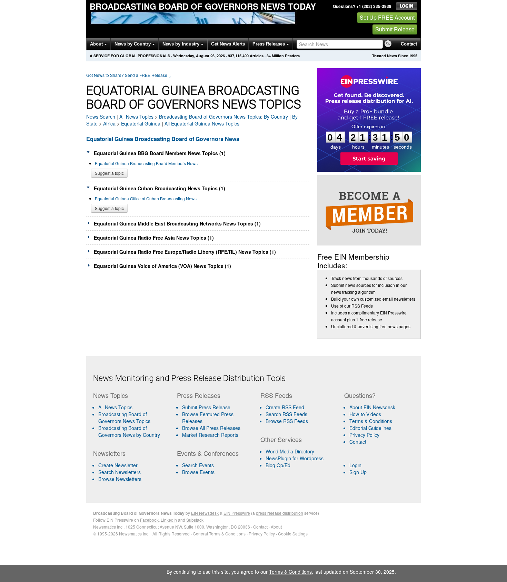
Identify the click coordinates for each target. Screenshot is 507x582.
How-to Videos (365, 414)
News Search (100, 116)
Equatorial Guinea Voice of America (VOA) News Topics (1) (162, 265)
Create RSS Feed (285, 407)
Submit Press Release (206, 407)
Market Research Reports (210, 434)
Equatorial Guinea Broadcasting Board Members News (146, 163)
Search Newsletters (119, 472)
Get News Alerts (228, 44)
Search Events (198, 465)
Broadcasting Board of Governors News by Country (129, 431)
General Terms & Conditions (219, 533)
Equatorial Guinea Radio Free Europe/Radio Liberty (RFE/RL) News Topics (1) (185, 251)
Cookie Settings (293, 533)
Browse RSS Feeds (287, 421)
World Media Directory (290, 451)
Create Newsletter (118, 465)
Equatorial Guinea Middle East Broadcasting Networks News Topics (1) (177, 223)
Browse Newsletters (119, 478)
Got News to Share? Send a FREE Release (128, 75)
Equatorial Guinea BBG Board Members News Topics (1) (160, 153)
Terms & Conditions (370, 421)
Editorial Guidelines (370, 427)
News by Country (133, 44)
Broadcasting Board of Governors (210, 116)
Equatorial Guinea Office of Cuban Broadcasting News (146, 198)
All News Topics (136, 116)
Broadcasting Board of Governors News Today (203, 6)
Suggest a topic (109, 173)
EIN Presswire (236, 513)
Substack (194, 520)
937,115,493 (238, 55)
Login (355, 465)
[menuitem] (132, 417)
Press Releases (269, 44)
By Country (276, 116)
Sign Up (358, 472)
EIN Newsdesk (205, 513)
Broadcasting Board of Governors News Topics (124, 417)
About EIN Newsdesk (372, 407)
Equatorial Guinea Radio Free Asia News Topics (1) (154, 237)
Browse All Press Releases (211, 427)
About (97, 44)
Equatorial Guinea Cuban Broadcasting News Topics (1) (159, 188)
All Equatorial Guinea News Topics (202, 123)
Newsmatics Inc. (108, 527)
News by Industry (181, 44)
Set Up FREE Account (387, 17)
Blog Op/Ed (278, 465)
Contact (409, 44)
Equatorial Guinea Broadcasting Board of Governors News (162, 139)
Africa (109, 123)
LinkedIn (169, 520)
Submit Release (395, 29)
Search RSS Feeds (286, 414)
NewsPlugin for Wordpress (295, 458)
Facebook (149, 520)
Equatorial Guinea (140, 123)
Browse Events (198, 472)
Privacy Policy (364, 434)
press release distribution (279, 513)
